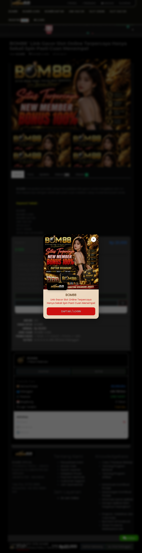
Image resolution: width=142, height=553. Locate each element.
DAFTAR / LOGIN (71, 311)
